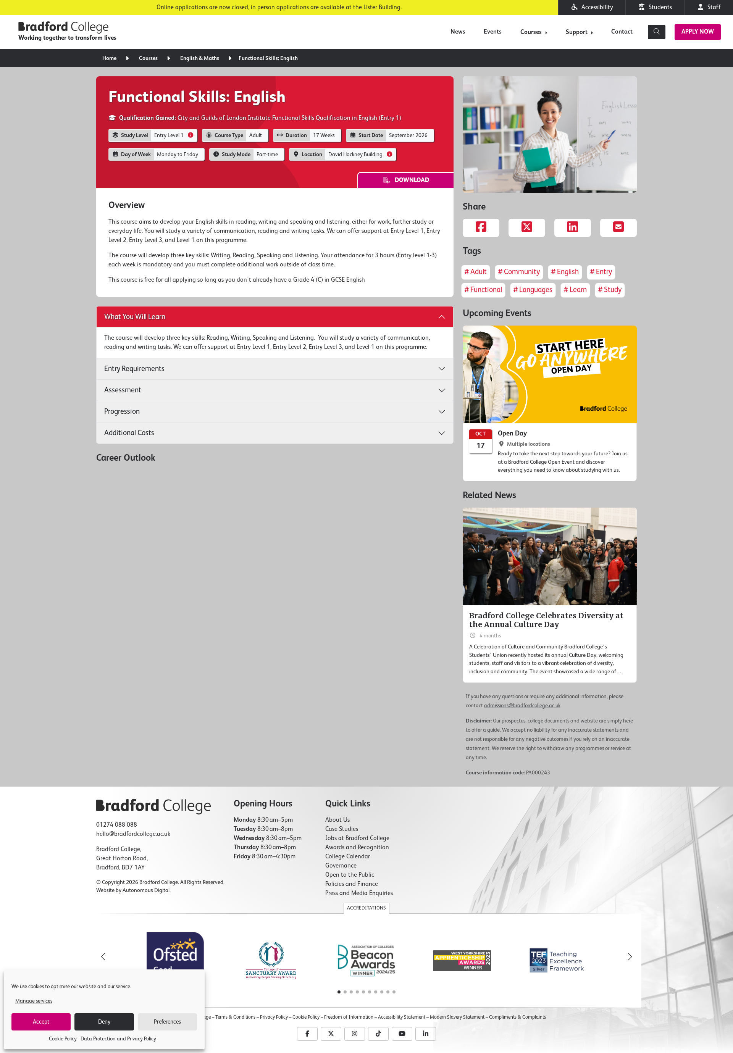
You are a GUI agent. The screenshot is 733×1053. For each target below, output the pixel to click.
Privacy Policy (274, 1017)
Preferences (167, 1022)
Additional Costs (129, 433)
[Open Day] (550, 403)
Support (577, 32)
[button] (630, 956)
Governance (341, 866)
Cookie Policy (63, 1039)
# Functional (483, 289)
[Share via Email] (618, 228)
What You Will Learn (134, 317)
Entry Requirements (134, 369)
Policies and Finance (351, 884)
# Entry (601, 272)
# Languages (532, 289)
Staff (712, 8)
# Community (519, 272)
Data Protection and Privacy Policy (118, 1039)
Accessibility (595, 8)
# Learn (575, 289)
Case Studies (341, 829)
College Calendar (347, 857)
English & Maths (199, 58)
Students (659, 8)
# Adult (476, 272)
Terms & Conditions (235, 1017)
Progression (122, 411)
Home (109, 58)
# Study (610, 289)
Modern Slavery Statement (457, 1017)
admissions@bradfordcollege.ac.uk (522, 705)
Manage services (33, 1001)
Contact (622, 32)
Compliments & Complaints (517, 1017)
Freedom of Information (348, 1017)
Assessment (122, 390)
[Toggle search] (656, 32)
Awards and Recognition (357, 848)
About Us (337, 820)
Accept (41, 1022)
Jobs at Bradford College (357, 838)
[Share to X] (527, 228)
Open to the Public (349, 875)
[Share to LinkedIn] (573, 228)
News (457, 32)
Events (493, 32)
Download (409, 180)
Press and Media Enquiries (359, 893)
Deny (104, 1022)
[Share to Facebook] (481, 228)
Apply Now (697, 32)
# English (565, 272)
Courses (531, 32)
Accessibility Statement (401, 1017)
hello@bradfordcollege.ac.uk (133, 834)
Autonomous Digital (146, 890)
